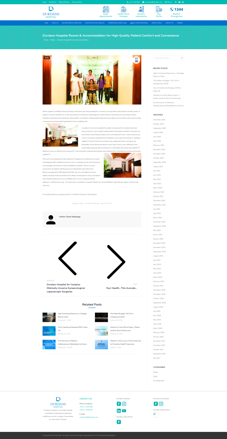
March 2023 (157, 188)
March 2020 (157, 235)
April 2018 (157, 324)
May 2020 (157, 230)
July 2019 (156, 260)
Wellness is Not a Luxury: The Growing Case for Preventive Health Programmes (125, 342)
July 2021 (156, 209)
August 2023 (158, 166)
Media (47, 58)
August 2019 (158, 256)
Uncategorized (158, 381)
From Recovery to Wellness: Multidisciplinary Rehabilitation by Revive (72, 342)
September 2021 (159, 205)
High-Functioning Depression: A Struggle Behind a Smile (72, 315)
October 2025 (158, 124)
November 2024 (159, 154)
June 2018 (157, 315)
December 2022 (159, 200)
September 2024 (159, 162)
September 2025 (159, 128)
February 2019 (158, 281)
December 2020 (159, 222)
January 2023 (158, 196)
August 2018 (158, 307)
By (92, 203)
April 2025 (157, 141)
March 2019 (157, 277)
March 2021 (157, 217)
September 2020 (159, 226)
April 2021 (157, 213)
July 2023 (156, 171)
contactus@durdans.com (153, 2)
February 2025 (158, 145)
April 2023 (157, 183)
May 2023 (157, 179)
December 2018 (159, 290)
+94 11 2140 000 (86, 407)
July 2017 (156, 358)
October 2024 (158, 158)
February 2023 (158, 192)
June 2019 (157, 264)
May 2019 (157, 269)
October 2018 (158, 298)
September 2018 (159, 303)
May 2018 (157, 320)
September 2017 (159, 354)
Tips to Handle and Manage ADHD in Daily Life (72, 329)
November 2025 (159, 120)
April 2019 (157, 273)
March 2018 (157, 328)
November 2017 (159, 345)
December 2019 (159, 243)
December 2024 (159, 149)
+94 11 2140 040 (86, 410)
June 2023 (157, 175)
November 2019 (159, 247)
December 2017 (159, 341)
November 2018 (159, 294)
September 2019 (159, 252)
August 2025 (158, 132)
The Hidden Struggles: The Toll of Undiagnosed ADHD (121, 315)
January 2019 (158, 286)
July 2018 (156, 311)
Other (155, 376)
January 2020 (158, 239)
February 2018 (158, 332)
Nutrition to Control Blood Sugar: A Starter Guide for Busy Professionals (125, 329)
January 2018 (158, 337)
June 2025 (157, 137)
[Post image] (49, 317)
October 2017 (158, 349)
